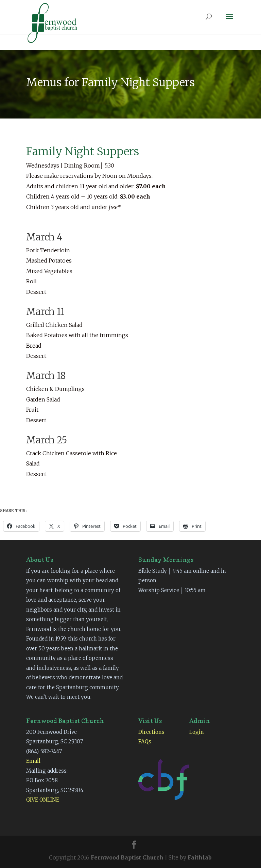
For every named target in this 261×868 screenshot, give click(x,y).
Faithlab (200, 857)
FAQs (144, 741)
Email (33, 761)
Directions (151, 732)
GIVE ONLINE (42, 799)
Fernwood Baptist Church (127, 857)
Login (196, 732)
